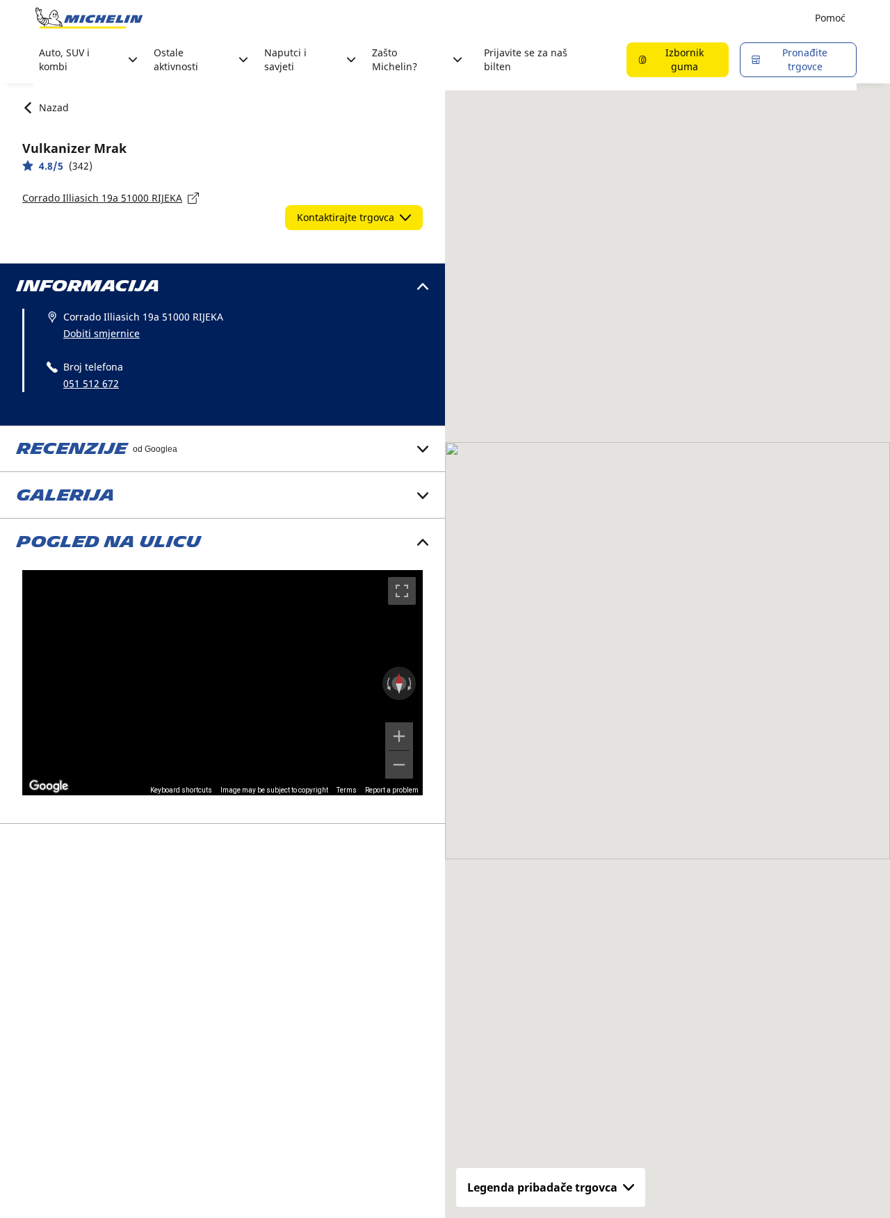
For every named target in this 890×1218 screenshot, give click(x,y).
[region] (222, 682)
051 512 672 (91, 383)
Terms (347, 790)
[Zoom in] (399, 736)
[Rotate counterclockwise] (387, 683)
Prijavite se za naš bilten (525, 59)
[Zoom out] (399, 765)
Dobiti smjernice (101, 333)
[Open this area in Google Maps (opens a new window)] (49, 786)
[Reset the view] (399, 683)
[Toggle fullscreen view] (402, 591)
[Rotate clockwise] (411, 683)
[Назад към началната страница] (89, 18)
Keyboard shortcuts (181, 790)
